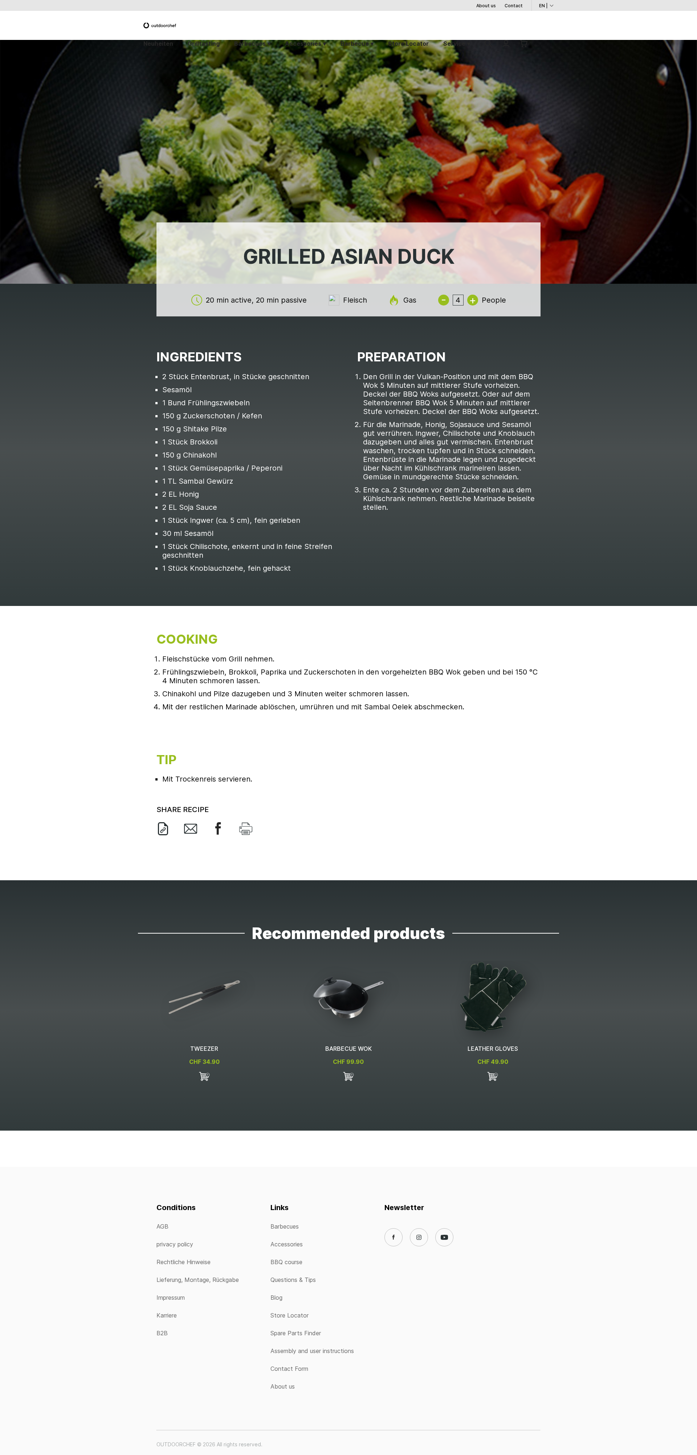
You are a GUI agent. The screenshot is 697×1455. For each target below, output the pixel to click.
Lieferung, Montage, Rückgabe (197, 1279)
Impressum (170, 1297)
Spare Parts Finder (295, 1333)
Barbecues (250, 43)
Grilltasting (204, 43)
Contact (514, 5)
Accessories (303, 43)
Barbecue (355, 43)
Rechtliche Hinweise (183, 1262)
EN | (543, 5)
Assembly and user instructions (312, 1350)
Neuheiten (158, 43)
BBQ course (286, 1262)
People (494, 300)
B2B (162, 1333)
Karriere (166, 1315)
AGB (162, 1226)
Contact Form (289, 1368)
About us (486, 5)
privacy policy (174, 1244)
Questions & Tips (293, 1279)
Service (454, 43)
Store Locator (408, 43)
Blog (276, 1297)
